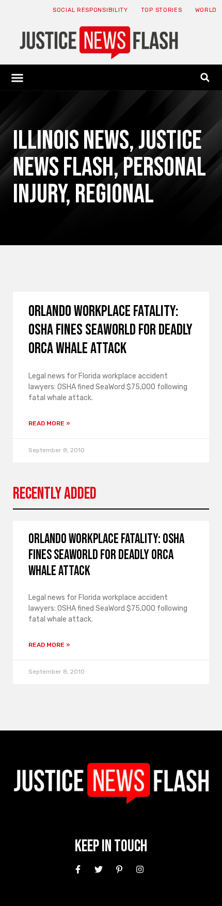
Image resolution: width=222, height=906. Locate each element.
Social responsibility (90, 10)
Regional (114, 194)
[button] (17, 77)
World (206, 10)
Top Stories (161, 10)
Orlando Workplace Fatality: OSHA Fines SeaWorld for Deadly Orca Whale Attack (110, 330)
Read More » (49, 423)
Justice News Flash (107, 154)
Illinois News (71, 140)
